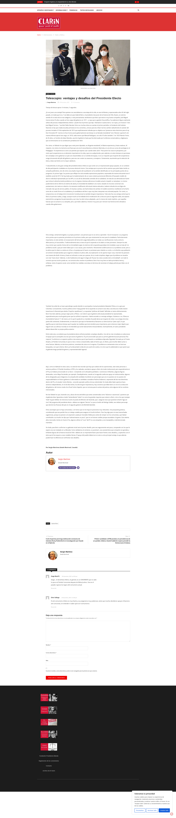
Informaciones (61, 10)
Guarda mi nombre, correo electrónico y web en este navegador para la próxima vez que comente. (71, 671)
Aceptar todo (164, 810)
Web (47, 660)
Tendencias (73, 10)
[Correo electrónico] (78, 467)
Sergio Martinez (51, 102)
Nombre (48, 645)
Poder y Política (59, 35)
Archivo (99, 10)
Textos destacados (87, 10)
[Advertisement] (88, 220)
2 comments (76, 102)
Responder (53, 588)
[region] (152, 802)
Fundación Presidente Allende (48, 756)
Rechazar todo (152, 810)
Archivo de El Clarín (49, 771)
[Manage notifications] (171, 813)
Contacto (49, 766)
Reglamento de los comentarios (49, 761)
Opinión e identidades (45, 10)
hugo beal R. (55, 576)
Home (39, 35)
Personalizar (140, 810)
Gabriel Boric (55, 523)
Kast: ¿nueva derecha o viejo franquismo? (56, 2)
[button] (136, 2)
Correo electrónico (51, 653)
